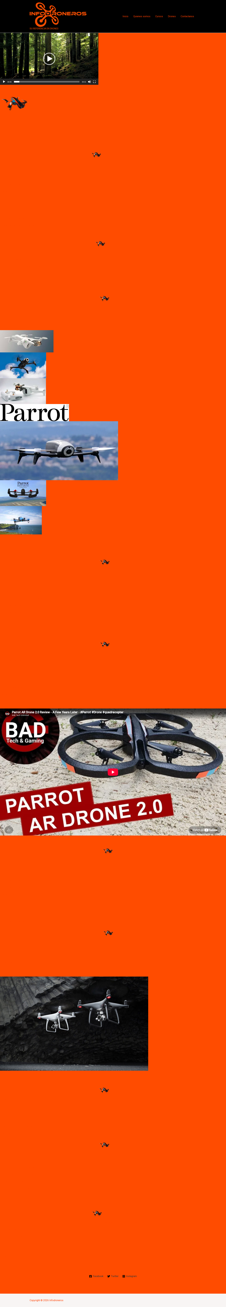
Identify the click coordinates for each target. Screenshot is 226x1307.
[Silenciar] (89, 81)
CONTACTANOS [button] (8, 133)
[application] (49, 59)
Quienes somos (141, 16)
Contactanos (187, 16)
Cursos (159, 16)
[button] (49, 59)
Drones (172, 16)
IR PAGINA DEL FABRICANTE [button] (15, 1256)
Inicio (125, 16)
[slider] (46, 81)
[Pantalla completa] (94, 81)
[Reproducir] (4, 81)
